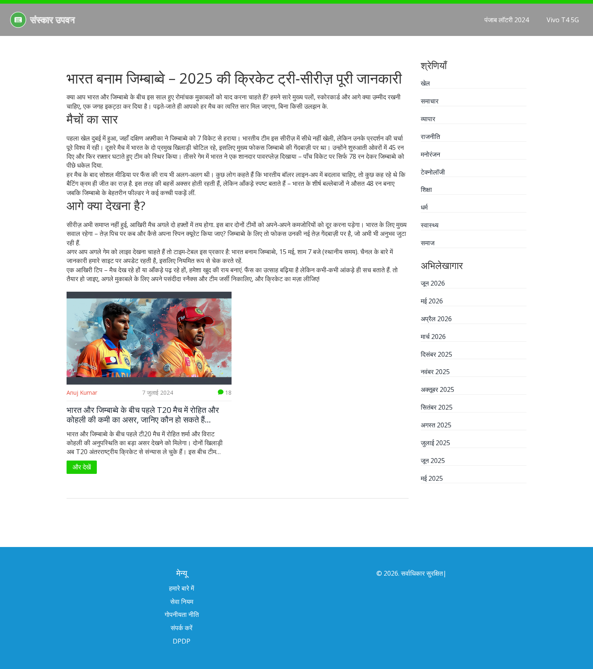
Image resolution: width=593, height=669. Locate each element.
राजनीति (430, 136)
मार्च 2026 (433, 336)
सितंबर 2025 (437, 407)
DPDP (181, 641)
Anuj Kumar (82, 392)
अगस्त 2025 (436, 425)
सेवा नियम (181, 601)
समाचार (429, 101)
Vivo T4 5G (563, 19)
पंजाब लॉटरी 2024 (506, 19)
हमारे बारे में (181, 588)
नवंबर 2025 (435, 371)
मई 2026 (432, 301)
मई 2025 (432, 478)
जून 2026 (433, 283)
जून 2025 (433, 460)
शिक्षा (426, 189)
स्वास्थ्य (429, 225)
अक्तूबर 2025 (437, 389)
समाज (427, 242)
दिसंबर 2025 (436, 354)
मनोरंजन (430, 154)
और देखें (82, 467)
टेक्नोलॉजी (433, 172)
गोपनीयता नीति (182, 614)
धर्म (424, 207)
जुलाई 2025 (435, 442)
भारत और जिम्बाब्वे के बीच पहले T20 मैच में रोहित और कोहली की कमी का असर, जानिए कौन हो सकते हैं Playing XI (143, 415)
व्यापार (428, 118)
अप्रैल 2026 (436, 318)
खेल (425, 83)
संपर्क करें (181, 627)
